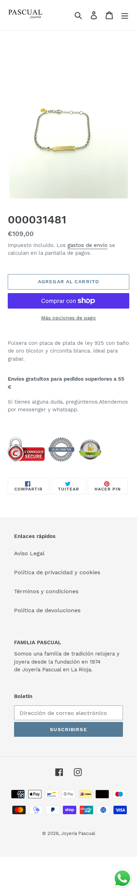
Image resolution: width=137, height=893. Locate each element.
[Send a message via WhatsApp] (122, 878)
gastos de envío (87, 245)
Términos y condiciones (46, 591)
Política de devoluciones (47, 610)
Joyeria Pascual (78, 833)
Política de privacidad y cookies (57, 572)
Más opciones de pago (68, 318)
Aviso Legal (29, 553)
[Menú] (124, 15)
